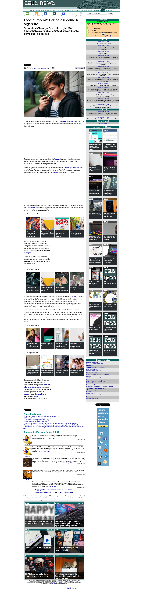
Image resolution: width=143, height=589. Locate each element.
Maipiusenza (68, 10)
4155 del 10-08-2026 (103, 78)
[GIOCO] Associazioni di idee (94, 363)
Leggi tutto (51, 438)
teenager (27, 253)
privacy (73, 581)
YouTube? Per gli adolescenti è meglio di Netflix (47, 233)
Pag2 (110, 10)
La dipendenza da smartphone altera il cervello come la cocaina (76, 346)
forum (53, 583)
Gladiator (27, 468)
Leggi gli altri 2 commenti (44, 490)
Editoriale (37, 10)
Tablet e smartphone (92, 397)
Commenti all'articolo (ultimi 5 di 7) (41, 432)
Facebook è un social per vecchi (75, 288)
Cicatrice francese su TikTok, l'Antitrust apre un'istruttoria (76, 233)
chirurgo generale (72, 167)
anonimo (40, 394)
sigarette (56, 159)
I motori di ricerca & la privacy (94, 395)
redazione (61, 582)
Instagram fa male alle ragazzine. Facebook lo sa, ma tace (32, 346)
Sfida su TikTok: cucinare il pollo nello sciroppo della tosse (62, 290)
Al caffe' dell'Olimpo (92, 362)
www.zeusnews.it (40, 68)
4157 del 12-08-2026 (103, 66)
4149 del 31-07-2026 (103, 111)
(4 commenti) (79, 529)
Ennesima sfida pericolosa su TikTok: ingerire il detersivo (61, 234)
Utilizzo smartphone (92, 398)
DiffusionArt (60, 117)
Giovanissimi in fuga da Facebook (76, 371)
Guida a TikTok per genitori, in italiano (47, 344)
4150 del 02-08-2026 (103, 104)
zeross (28, 479)
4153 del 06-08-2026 (103, 87)
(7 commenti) (49, 503)
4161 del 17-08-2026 (103, 51)
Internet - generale (91, 369)
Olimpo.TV (89, 365)
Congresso (30, 208)
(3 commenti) (49, 556)
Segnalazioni (77, 10)
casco (74, 296)
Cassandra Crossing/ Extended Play (62, 371)
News (103, 10)
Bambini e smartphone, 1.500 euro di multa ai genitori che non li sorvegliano (61, 346)
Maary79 (27, 444)
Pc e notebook (90, 385)
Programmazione (91, 372)
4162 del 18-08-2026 (103, 46)
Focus (50, 10)
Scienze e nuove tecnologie (94, 380)
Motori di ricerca (91, 393)
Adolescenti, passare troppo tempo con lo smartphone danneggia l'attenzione (50, 423)
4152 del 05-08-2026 (103, 93)
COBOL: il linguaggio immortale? (95, 367)
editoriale (56, 172)
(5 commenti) (79, 503)
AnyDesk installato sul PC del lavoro (96, 378)
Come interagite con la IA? (93, 370)
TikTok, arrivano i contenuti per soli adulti (46, 289)
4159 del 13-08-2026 (103, 61)
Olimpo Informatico (103, 360)
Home (32, 10)
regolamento (62, 495)
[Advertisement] (38, 50)
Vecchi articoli (103, 123)
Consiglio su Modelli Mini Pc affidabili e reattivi (99, 386)
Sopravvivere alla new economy (96, 388)
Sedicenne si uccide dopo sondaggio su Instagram (33, 372)
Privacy (88, 376)
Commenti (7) (80, 68)
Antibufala (91, 10)
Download (97, 10)
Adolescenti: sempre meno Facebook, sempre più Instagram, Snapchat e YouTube (52, 425)
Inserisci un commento (43, 492)
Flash (107, 10)
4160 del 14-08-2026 (103, 55)
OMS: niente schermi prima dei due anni (47, 371)
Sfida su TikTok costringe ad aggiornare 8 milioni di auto (33, 290)
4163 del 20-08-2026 (103, 42)
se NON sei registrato (65, 492)
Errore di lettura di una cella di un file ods (97, 374)
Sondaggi (84, 10)
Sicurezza (56, 10)
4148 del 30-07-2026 (103, 117)
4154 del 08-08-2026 (103, 83)
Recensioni (44, 10)
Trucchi (61, 10)
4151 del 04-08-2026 (103, 98)
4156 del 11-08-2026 (103, 72)
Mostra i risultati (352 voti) (103, 36)
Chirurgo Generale (66, 121)
